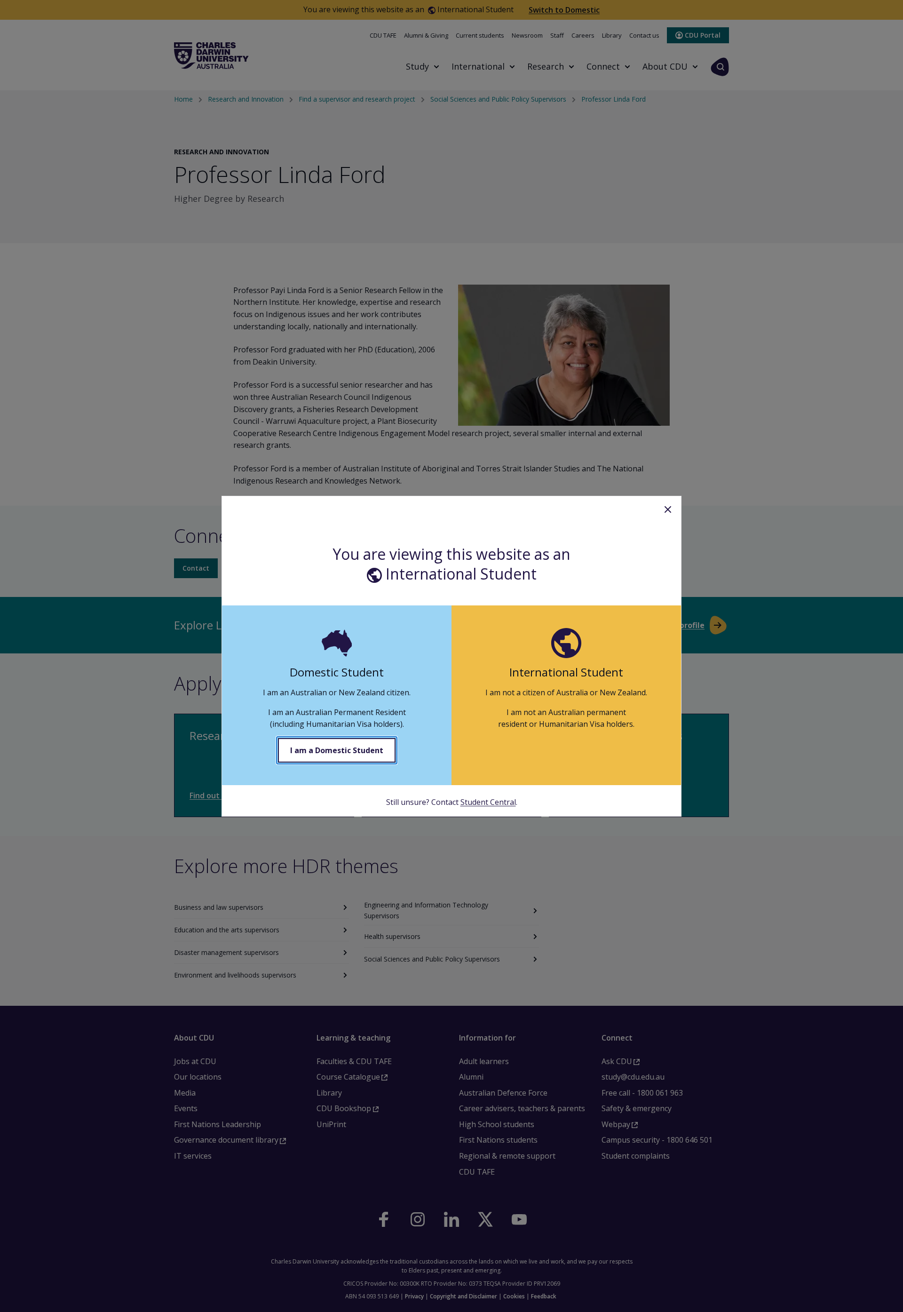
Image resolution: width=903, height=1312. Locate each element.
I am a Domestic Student (336, 750)
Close (667, 509)
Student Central (488, 802)
